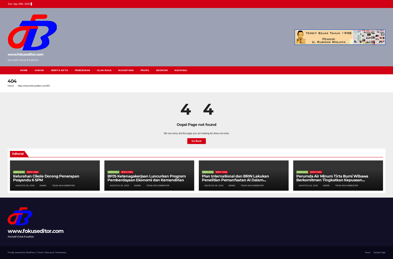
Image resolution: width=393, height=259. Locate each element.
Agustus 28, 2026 (25, 186)
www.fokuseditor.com (25, 54)
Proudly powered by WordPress (22, 252)
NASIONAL (181, 70)
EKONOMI (162, 70)
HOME (23, 70)
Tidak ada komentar (63, 186)
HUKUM (39, 70)
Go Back (197, 141)
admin (43, 186)
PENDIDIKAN (82, 70)
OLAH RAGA (104, 70)
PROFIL (145, 70)
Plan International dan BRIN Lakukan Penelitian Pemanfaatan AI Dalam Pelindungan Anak (235, 180)
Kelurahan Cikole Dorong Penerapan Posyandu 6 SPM (46, 178)
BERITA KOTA (59, 70)
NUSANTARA (126, 70)
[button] (377, 70)
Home (11, 85)
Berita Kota (19, 172)
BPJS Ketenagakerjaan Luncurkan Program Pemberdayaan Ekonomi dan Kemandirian (146, 178)
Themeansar (60, 252)
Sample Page (379, 252)
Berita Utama (32, 172)
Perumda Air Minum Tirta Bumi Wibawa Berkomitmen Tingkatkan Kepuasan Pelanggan (332, 180)
